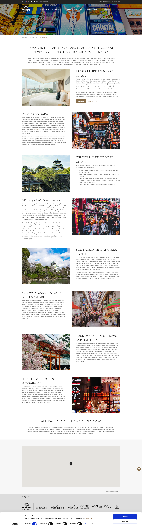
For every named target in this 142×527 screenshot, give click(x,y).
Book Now (81, 101)
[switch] (50, 523)
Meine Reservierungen (42, 1)
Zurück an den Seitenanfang (112, 491)
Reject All (125, 521)
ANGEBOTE (56, 9)
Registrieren (117, 1)
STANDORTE (44, 9)
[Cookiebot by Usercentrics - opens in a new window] (14, 524)
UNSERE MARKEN (108, 9)
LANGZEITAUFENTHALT (73, 9)
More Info (88, 523)
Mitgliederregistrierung (106, 1)
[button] (71, 464)
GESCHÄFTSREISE (91, 9)
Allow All (125, 516)
